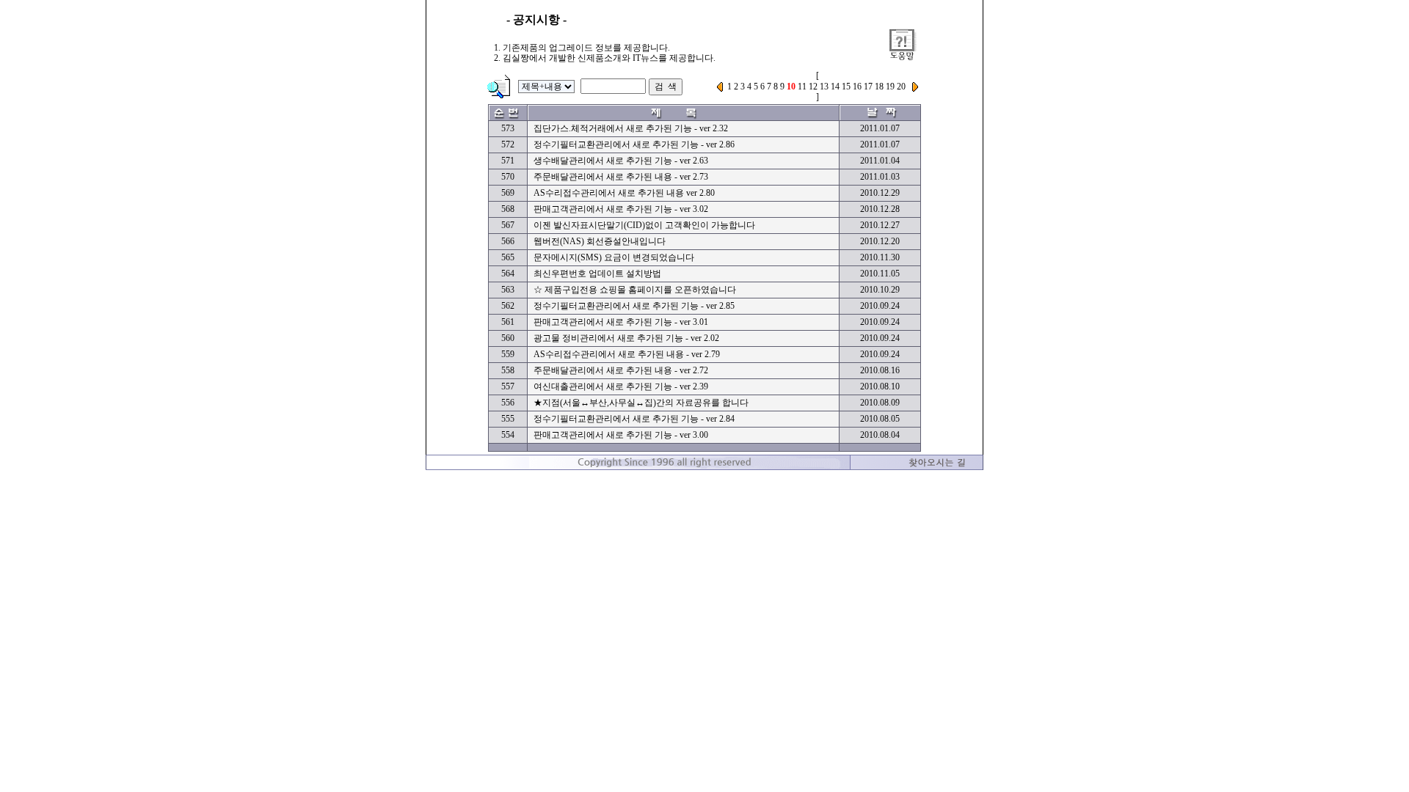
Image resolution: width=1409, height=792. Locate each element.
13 (824, 86)
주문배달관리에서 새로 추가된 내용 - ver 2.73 (621, 177)
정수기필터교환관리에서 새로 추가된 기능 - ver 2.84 (634, 419)
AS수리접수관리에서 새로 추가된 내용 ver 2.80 (624, 193)
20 (901, 86)
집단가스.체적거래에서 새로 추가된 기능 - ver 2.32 (631, 128)
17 (868, 86)
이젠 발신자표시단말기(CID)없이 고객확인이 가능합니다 (644, 225)
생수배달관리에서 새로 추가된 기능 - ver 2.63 (621, 160)
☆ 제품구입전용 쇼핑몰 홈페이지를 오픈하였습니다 (635, 290)
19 (890, 86)
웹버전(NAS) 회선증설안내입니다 (600, 241)
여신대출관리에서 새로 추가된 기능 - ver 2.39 (621, 386)
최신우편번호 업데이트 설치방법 (597, 273)
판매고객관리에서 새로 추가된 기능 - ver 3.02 (621, 209)
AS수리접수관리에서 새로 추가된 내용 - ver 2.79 (627, 354)
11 (802, 86)
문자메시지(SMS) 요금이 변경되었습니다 (614, 257)
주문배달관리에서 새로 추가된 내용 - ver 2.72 (621, 370)
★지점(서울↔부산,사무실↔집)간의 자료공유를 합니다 (641, 402)
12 (813, 86)
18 (879, 86)
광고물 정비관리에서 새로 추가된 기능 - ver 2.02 (626, 338)
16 (857, 86)
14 (835, 86)
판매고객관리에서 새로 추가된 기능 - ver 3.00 (621, 435)
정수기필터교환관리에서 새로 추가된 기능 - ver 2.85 (634, 306)
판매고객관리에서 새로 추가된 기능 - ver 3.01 (621, 322)
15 (846, 86)
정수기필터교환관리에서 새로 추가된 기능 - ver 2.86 (634, 144)
